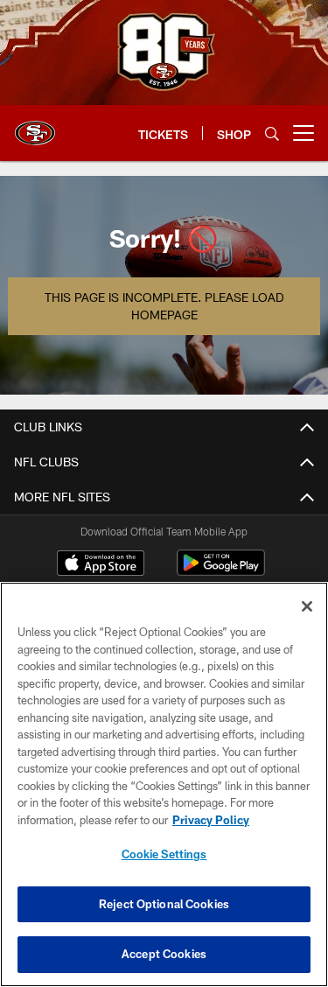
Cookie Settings (164, 854)
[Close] (307, 606)
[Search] (272, 133)
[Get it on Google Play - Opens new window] (220, 571)
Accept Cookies (164, 954)
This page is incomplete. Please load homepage (164, 306)
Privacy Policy (210, 820)
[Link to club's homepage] (35, 126)
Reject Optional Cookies (164, 904)
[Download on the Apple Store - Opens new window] (100, 565)
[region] (164, 784)
